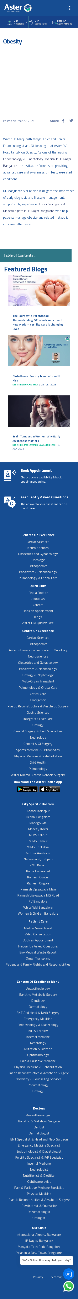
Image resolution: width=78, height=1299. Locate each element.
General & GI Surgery (38, 743)
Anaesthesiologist (39, 1115)
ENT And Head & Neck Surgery (37, 1012)
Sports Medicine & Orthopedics (38, 749)
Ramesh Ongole (38, 883)
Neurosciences (38, 656)
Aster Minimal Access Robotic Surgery (38, 774)
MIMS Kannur (38, 840)
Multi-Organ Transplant (38, 681)
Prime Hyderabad (38, 871)
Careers (38, 604)
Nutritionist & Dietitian (39, 1175)
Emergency (38, 699)
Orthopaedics (38, 565)
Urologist (39, 1217)
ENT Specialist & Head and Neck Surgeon (39, 1139)
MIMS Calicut (38, 834)
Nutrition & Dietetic (38, 1048)
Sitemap (57, 1276)
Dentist (39, 1127)
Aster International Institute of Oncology (38, 650)
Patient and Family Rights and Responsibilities (38, 964)
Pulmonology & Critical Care (38, 577)
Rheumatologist (39, 1211)
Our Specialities (41, 22)
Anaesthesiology (38, 988)
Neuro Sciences (38, 547)
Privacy (38, 1276)
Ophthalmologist (39, 1181)
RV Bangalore (37, 901)
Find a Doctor (38, 592)
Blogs (38, 616)
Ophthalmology (38, 1054)
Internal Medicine (38, 1036)
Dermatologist (39, 1133)
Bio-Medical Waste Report (38, 952)
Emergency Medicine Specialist (39, 1145)
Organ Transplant (38, 958)
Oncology (38, 559)
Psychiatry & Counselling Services (38, 1078)
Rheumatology (38, 1084)
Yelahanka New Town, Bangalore (39, 1252)
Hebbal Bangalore (38, 816)
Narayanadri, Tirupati (38, 859)
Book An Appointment (64, 22)
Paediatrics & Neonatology (38, 571)
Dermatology (38, 1006)
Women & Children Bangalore (38, 913)
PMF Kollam (38, 865)
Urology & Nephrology (38, 674)
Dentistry (38, 1000)
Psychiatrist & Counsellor (39, 1205)
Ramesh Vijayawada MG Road (38, 895)
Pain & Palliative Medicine (38, 1060)
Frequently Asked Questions (38, 946)
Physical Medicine (39, 1193)
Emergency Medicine (38, 1018)
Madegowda (38, 822)
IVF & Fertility (38, 1030)
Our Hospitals (19, 22)
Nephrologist (39, 1169)
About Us (38, 598)
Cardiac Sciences (38, 541)
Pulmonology (38, 768)
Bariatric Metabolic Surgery (38, 994)
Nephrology (38, 737)
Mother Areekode (38, 853)
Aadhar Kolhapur (38, 810)
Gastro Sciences (38, 712)
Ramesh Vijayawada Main (38, 889)
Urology (37, 724)
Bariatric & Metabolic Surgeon (39, 1121)
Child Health (38, 762)
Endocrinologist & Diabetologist (39, 1151)
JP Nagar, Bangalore (39, 1240)
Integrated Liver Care (38, 718)
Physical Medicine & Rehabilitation (38, 756)
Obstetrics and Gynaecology (38, 553)
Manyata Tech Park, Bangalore (39, 1246)
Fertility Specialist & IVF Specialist (39, 1157)
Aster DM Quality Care (38, 622)
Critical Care (38, 693)
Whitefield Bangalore (38, 907)
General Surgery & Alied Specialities (38, 731)
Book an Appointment (38, 610)
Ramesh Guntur (38, 877)
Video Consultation (38, 934)
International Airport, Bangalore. (39, 1234)
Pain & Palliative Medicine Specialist (39, 1187)
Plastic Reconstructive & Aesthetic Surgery (38, 706)
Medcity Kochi (38, 828)
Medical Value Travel (38, 928)
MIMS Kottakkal (38, 847)
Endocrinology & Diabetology (37, 1024)
